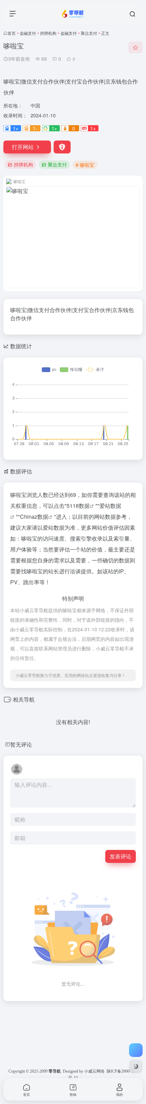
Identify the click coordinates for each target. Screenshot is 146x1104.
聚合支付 (89, 33)
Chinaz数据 (34, 516)
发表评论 (120, 856)
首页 (11, 33)
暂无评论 (21, 744)
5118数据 (78, 506)
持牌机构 (48, 33)
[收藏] (135, 47)
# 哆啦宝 (85, 164)
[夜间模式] (136, 1066)
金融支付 (28, 33)
